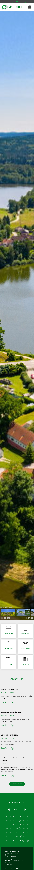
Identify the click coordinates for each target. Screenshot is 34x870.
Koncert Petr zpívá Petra (9, 689)
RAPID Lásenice (11, 856)
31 (20, 820)
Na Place (9, 864)
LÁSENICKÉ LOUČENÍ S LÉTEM (11, 712)
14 (20, 828)
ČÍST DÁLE (4, 702)
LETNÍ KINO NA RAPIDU (9, 735)
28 (20, 836)
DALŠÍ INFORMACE (17, 784)
